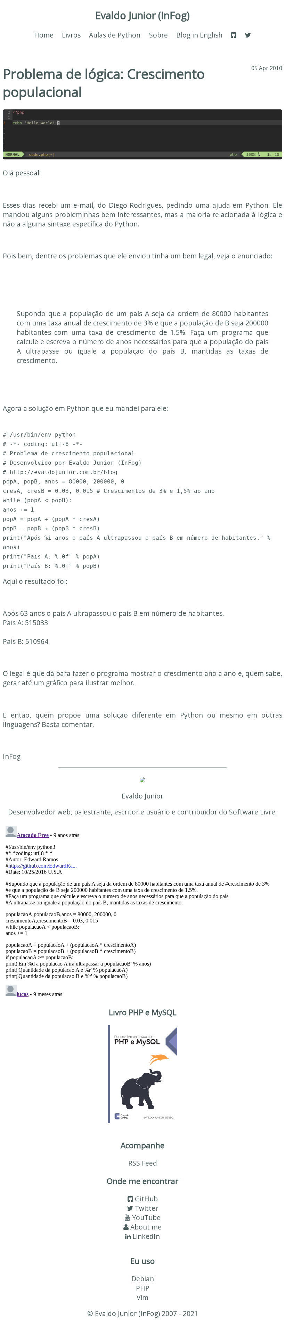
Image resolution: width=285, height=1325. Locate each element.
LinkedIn (145, 1236)
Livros (71, 35)
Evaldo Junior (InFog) (142, 15)
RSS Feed (142, 1163)
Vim (142, 1297)
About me (145, 1227)
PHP (142, 1288)
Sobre (158, 35)
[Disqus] (142, 910)
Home (44, 35)
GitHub (145, 1198)
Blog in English (199, 35)
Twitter (145, 1208)
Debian (142, 1278)
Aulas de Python (114, 35)
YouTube (145, 1217)
